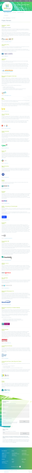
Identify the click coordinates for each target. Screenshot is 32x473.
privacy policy (10, 439)
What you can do (4, 454)
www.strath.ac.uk (6, 219)
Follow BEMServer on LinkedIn (15, 466)
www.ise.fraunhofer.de (7, 260)
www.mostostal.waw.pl (7, 304)
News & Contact (24, 459)
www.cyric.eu (6, 163)
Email (4, 432)
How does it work (4, 455)
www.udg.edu (6, 358)
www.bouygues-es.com (7, 95)
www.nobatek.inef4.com (7, 41)
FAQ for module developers (25, 454)
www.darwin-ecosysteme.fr (8, 238)
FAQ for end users (14, 455)
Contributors (6, 15)
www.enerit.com (6, 188)
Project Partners (4, 457)
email (27, 441)
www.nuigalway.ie (6, 326)
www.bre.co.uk (6, 111)
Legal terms (11, 470)
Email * (4, 408)
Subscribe (24, 433)
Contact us (26, 0)
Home (4, 17)
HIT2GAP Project (4, 456)
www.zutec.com (6, 392)
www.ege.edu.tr (6, 177)
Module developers (20, 12)
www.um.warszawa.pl (7, 128)
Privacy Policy (15, 470)
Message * (4, 412)
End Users (14, 12)
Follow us (13, 459)
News (15, 0)
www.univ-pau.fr (6, 378)
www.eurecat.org (6, 203)
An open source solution (5, 461)
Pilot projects (13, 454)
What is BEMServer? (7, 12)
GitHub (20, 0)
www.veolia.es (6, 274)
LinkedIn (13, 461)
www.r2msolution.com (7, 342)
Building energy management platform (5, 453)
